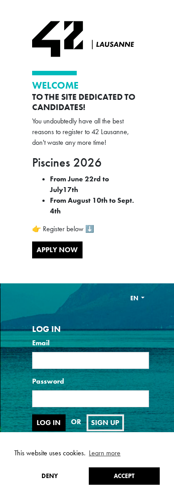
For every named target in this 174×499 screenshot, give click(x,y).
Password (48, 381)
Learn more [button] (104, 453)
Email (41, 343)
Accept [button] (124, 476)
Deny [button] (49, 476)
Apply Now (57, 249)
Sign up (105, 422)
